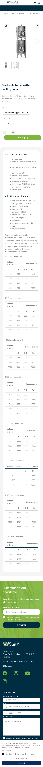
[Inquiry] (35, 2)
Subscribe (21, 625)
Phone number (7, 710)
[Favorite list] (31, 2)
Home (4, 13)
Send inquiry (23, 137)
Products (12, 13)
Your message (7, 716)
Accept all (21, 763)
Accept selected (21, 758)
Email (4, 703)
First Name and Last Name (11, 697)
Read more (17, 619)
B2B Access (7, 666)
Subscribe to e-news (11, 607)
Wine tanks (20, 13)
